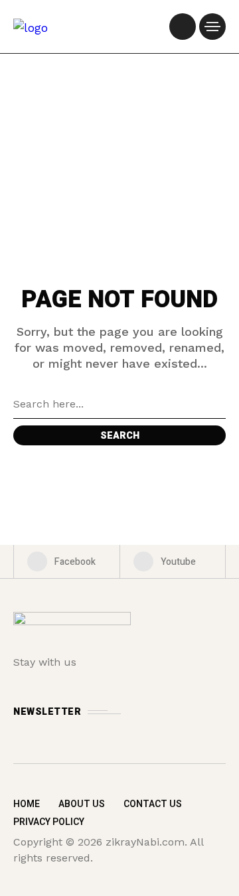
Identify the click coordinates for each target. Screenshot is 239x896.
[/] (182, 26)
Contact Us (152, 804)
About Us (81, 804)
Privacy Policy (48, 822)
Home (26, 804)
